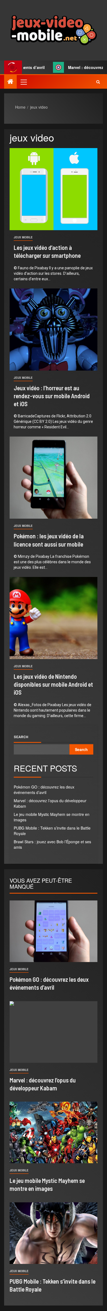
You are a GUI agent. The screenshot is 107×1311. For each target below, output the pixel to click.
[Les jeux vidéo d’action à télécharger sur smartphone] (53, 189)
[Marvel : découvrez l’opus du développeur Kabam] (53, 1032)
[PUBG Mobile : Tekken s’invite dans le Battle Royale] (53, 1233)
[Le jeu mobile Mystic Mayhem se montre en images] (53, 1132)
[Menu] (23, 82)
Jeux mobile (23, 237)
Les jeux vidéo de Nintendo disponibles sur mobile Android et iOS (53, 684)
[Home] (10, 81)
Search (21, 737)
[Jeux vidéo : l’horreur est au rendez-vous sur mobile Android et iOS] (53, 329)
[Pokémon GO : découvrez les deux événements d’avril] (53, 931)
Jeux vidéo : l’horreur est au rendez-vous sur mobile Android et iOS (52, 396)
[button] (23, 82)
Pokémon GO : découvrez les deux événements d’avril (44, 789)
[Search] (98, 82)
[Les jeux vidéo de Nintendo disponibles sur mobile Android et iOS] (53, 618)
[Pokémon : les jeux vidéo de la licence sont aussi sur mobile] (53, 478)
